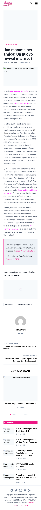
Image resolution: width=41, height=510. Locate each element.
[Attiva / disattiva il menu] (36, 3)
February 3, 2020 (12, 259)
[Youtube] (25, 490)
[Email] (22, 333)
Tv (4, 45)
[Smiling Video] (29, 490)
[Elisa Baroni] (20, 321)
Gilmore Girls (9, 304)
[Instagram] (20, 490)
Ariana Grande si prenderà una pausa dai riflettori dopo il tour (26, 477)
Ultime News (12, 45)
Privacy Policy (23, 505)
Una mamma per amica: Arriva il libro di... (20, 404)
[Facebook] (19, 333)
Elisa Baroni (13, 63)
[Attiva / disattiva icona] (31, 3)
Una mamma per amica (24, 304)
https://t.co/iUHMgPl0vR (25, 251)
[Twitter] (16, 490)
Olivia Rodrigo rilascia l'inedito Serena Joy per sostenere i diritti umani (24, 453)
